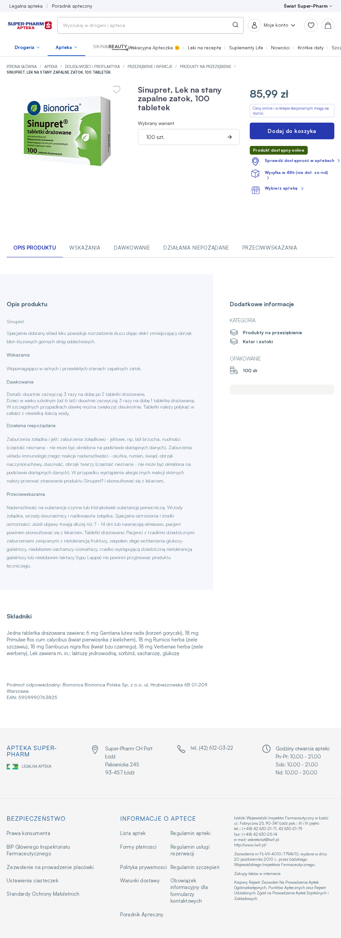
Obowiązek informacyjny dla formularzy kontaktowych (189, 890)
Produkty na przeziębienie (206, 66)
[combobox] (150, 25)
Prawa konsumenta (28, 833)
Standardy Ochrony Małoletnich (43, 894)
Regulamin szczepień (194, 867)
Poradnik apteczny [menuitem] (72, 6)
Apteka (51, 66)
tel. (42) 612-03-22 (211, 748)
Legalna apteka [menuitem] (26, 6)
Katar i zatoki (258, 341)
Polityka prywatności (143, 867)
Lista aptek (133, 833)
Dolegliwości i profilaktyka (93, 66)
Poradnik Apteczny (141, 914)
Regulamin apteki (190, 833)
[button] (113, 47)
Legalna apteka (36, 766)
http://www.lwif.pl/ (250, 844)
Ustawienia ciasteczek (32, 880)
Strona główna (22, 66)
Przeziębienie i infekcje (150, 66)
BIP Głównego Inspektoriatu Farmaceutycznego (38, 850)
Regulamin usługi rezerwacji (189, 850)
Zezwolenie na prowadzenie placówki (50, 867)
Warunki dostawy (140, 880)
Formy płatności (138, 847)
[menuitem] (27, 47)
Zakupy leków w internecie (257, 873)
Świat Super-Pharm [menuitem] (306, 6)
